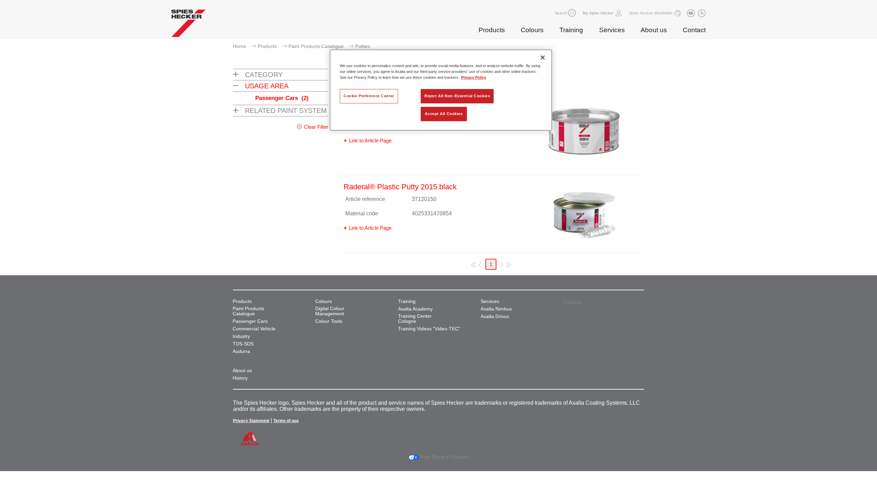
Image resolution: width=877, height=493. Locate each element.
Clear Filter (316, 127)
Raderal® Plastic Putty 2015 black (400, 186)
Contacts (572, 302)
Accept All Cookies (443, 114)
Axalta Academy (415, 309)
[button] (572, 13)
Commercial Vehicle (254, 328)
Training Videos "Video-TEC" (429, 328)
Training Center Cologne (415, 319)
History (240, 378)
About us (654, 30)
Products (492, 30)
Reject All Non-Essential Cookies (457, 96)
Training (571, 30)
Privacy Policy (473, 77)
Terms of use (286, 420)
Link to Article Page (370, 140)
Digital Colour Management (329, 311)
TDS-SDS (243, 343)
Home (239, 46)
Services (612, 30)
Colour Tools (328, 321)
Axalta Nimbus (496, 309)
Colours (532, 30)
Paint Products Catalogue (316, 46)
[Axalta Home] (188, 25)
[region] (441, 90)
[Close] (542, 57)
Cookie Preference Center (369, 96)
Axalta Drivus (495, 316)
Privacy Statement (251, 420)
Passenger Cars (282, 98)
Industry (241, 336)
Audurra (241, 351)
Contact (694, 30)
